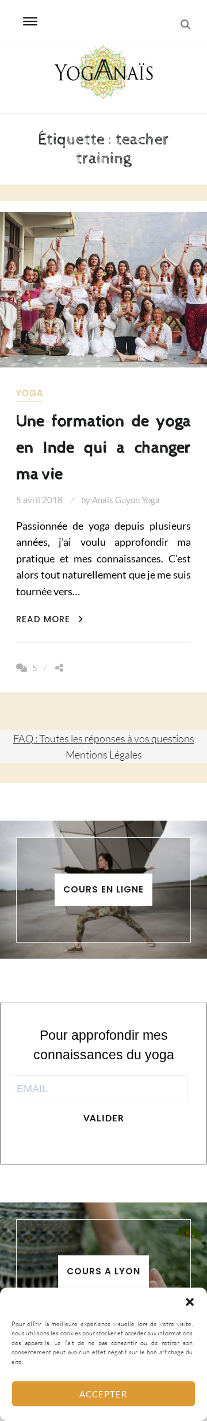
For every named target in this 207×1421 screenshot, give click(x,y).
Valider (103, 1118)
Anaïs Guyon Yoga (126, 500)
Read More (49, 619)
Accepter (103, 1394)
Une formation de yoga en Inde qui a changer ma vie (103, 448)
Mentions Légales (104, 754)
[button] (189, 1302)
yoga (29, 393)
